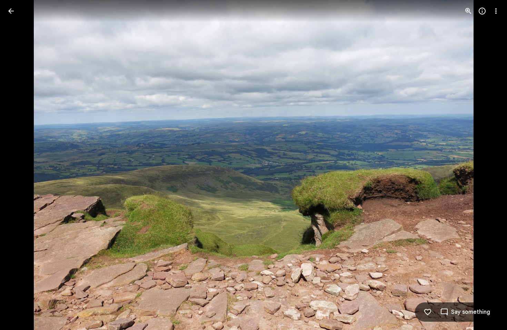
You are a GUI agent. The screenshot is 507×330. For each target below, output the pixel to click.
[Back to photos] (11, 11)
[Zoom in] (468, 11)
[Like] (428, 312)
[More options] (496, 11)
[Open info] (482, 11)
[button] (19, 165)
